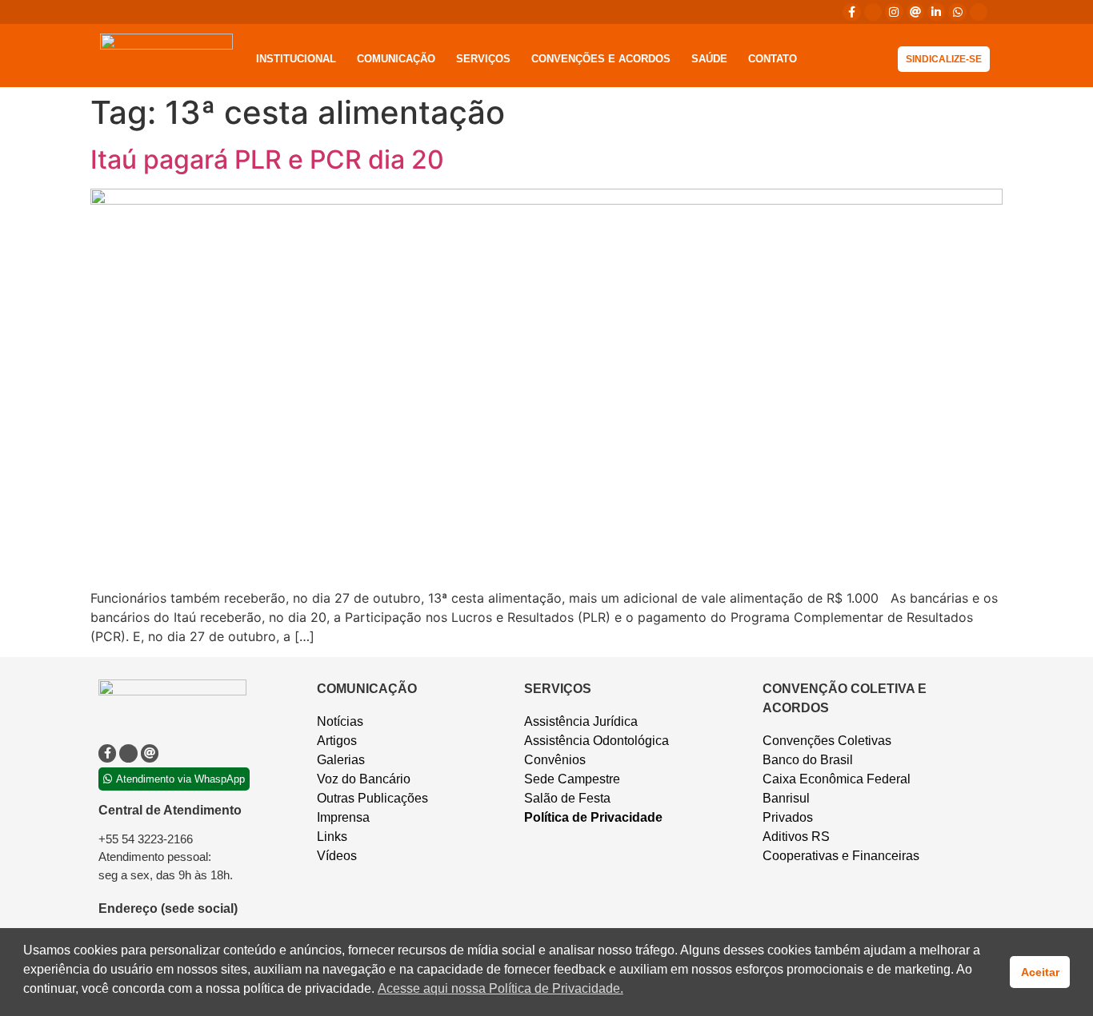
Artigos (337, 740)
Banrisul (786, 798)
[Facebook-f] (851, 12)
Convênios (555, 760)
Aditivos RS (796, 836)
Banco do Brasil (808, 760)
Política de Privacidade (593, 817)
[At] (915, 12)
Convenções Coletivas (827, 740)
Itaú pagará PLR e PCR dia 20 (267, 159)
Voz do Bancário (363, 779)
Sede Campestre (572, 779)
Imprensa (343, 817)
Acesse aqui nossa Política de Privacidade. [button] (500, 988)
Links (332, 836)
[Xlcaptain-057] (873, 12)
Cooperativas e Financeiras (841, 856)
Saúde (709, 59)
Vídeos (337, 856)
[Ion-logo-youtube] (978, 12)
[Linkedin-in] (936, 12)
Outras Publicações (372, 798)
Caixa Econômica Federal (837, 779)
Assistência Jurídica (581, 721)
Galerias (341, 760)
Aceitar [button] (1040, 972)
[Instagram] (894, 12)
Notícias (340, 721)
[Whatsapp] (957, 12)
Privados (788, 817)
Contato (772, 59)
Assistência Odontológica (596, 740)
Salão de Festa (567, 798)
